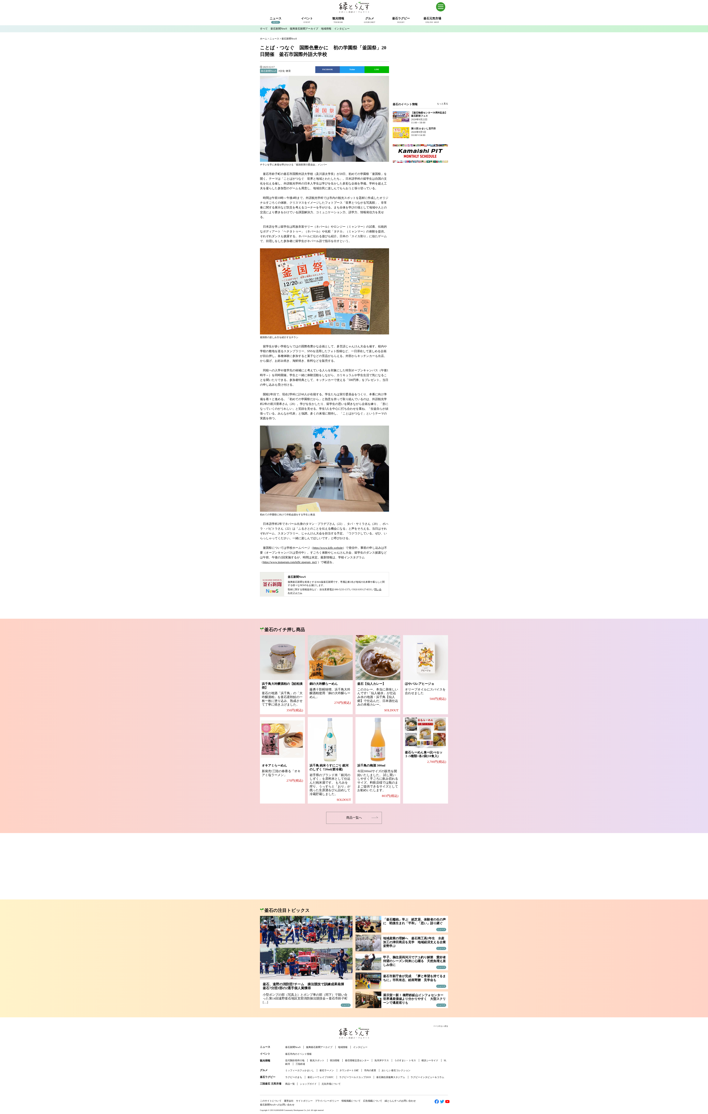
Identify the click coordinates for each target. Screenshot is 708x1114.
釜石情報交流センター (357, 1060)
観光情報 (265, 1060)
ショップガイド (308, 1083)
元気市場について (331, 1083)
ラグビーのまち (293, 1077)
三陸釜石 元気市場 (270, 1083)
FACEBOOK (327, 69)
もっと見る (442, 103)
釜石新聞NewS (278, 28)
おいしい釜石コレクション (396, 1070)
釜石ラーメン (327, 1070)
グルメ (264, 1070)
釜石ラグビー (267, 1077)
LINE (376, 69)
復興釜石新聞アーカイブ (304, 28)
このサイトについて (271, 1100)
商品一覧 (290, 1083)
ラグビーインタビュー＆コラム (427, 1077)
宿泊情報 (334, 1060)
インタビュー (342, 28)
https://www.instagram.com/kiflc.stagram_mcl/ (290, 562)
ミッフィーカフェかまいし (299, 1070)
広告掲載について (372, 1100)
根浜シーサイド (429, 1060)
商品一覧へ (354, 817)
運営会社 (289, 1100)
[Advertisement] (420, 72)
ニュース (265, 1047)
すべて (264, 28)
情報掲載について (351, 1100)
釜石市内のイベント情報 (298, 1054)
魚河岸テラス (381, 1060)
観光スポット (317, 1060)
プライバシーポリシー (327, 1100)
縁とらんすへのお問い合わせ (400, 1100)
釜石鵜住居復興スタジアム (390, 1077)
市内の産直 (370, 1070)
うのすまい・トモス (405, 1060)
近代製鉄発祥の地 (294, 1060)
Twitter (352, 69)
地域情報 (326, 28)
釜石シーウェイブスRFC (321, 1077)
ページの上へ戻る (440, 1026)
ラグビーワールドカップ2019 (355, 1077)
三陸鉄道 (300, 1064)
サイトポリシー (304, 1100)
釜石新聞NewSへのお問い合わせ (277, 1104)
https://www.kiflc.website (328, 547)
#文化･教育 (285, 71)
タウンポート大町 (349, 1070)
